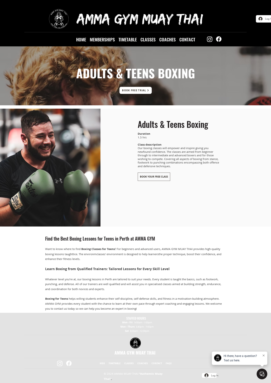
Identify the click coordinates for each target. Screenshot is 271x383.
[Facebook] (218, 39)
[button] (102, 39)
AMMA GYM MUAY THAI (134, 352)
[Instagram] (209, 39)
